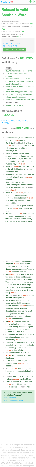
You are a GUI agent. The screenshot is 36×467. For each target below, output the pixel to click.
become (15, 73)
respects (9, 365)
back (7, 158)
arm (16, 148)
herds (27, 184)
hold (15, 192)
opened (21, 200)
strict (32, 99)
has (29, 360)
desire (11, 137)
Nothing (9, 174)
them (29, 287)
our (10, 218)
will (23, 140)
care (27, 166)
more (20, 174)
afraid (21, 300)
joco (13, 120)
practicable (16, 158)
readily (29, 218)
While (8, 166)
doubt (18, 277)
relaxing (5, 122)
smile (30, 213)
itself (19, 360)
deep (30, 368)
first (31, 274)
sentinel (9, 171)
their (21, 266)
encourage (10, 329)
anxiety (21, 105)
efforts (20, 350)
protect (19, 184)
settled (17, 371)
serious (11, 216)
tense (25, 71)
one (9, 269)
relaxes (25, 120)
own (23, 166)
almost (28, 384)
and (20, 148)
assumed (26, 329)
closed (8, 150)
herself (25, 195)
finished (9, 308)
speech (16, 381)
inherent (16, 282)
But (7, 295)
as (23, 81)
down (25, 156)
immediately (10, 339)
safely (8, 292)
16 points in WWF (10, 46)
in (26, 78)
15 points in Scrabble (11, 43)
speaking (15, 308)
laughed (23, 205)
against (14, 313)
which (25, 216)
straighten (9, 94)
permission (19, 221)
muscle (21, 86)
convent (14, 360)
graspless (6, 120)
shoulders (26, 379)
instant (8, 297)
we (29, 216)
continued (20, 345)
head (30, 311)
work (15, 78)
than (29, 174)
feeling (29, 269)
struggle (15, 287)
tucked (31, 145)
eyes (29, 200)
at (21, 140)
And (7, 381)
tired (11, 84)
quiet (27, 352)
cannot (8, 290)
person (21, 153)
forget (29, 284)
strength (29, 279)
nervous (26, 303)
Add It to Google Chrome (14, 49)
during (12, 334)
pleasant (22, 326)
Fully (7, 198)
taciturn (25, 381)
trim (31, 371)
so (21, 81)
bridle (8, 324)
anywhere (15, 290)
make (16, 71)
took (8, 203)
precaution (10, 184)
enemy (23, 347)
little (14, 203)
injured (15, 153)
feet (15, 177)
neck (29, 324)
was (25, 169)
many (32, 342)
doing (16, 331)
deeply (23, 198)
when (28, 305)
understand (26, 203)
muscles (25, 137)
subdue (24, 287)
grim (10, 213)
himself (17, 352)
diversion (16, 218)
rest (7, 78)
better (21, 331)
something (15, 91)
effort (10, 195)
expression (15, 386)
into (29, 143)
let (23, 284)
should (31, 137)
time (18, 203)
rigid (31, 71)
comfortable (14, 161)
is (27, 158)
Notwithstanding (12, 182)
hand (10, 379)
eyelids (14, 150)
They (8, 282)
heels (8, 373)
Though (9, 342)
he (11, 166)
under (31, 376)
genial (8, 386)
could (27, 261)
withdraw (18, 195)
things (28, 326)
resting (8, 313)
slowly (14, 200)
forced (11, 352)
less (20, 71)
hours (11, 277)
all (31, 161)
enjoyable (9, 81)
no (31, 182)
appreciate (19, 269)
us (25, 284)
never (20, 295)
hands (8, 177)
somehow (16, 305)
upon (14, 318)
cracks (26, 266)
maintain (30, 345)
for (13, 171)
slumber (9, 179)
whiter (14, 266)
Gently (8, 143)
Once (8, 334)
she (25, 192)
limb (14, 86)
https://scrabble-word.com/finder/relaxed (13, 398)
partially (19, 94)
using (8, 97)
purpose (9, 331)
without (8, 105)
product (22, 97)
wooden (9, 316)
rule (14, 99)
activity (16, 81)
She (7, 274)
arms (23, 177)
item (12, 337)
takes (10, 284)
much (15, 363)
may (14, 164)
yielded (8, 279)
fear (25, 277)
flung (12, 148)
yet (16, 347)
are (11, 282)
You (7, 137)
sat (9, 311)
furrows (8, 266)
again (8, 211)
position (15, 145)
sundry (15, 326)
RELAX (8, 71)
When (8, 192)
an (29, 78)
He (7, 311)
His (7, 213)
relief (14, 271)
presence (25, 182)
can (13, 174)
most (7, 161)
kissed (25, 148)
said (10, 326)
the (12, 143)
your (20, 137)
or (29, 71)
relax (18, 120)
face (14, 213)
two (7, 277)
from (11, 78)
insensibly (16, 384)
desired (30, 221)
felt (12, 169)
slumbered (10, 358)
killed (23, 342)
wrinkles (18, 261)
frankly (25, 308)
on (19, 145)
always (8, 156)
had (28, 300)
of (33, 269)
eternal (27, 263)
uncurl (25, 94)
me (25, 271)
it (22, 360)
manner (18, 216)
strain (14, 105)
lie (22, 156)
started (29, 334)
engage (23, 78)
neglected (9, 187)
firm (25, 91)
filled (21, 271)
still (12, 311)
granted (9, 221)
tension (21, 274)
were (19, 342)
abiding (26, 282)
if (10, 158)
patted (13, 324)
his (32, 156)
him (16, 171)
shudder (25, 376)
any (25, 290)
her (26, 143)
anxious (9, 76)
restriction (22, 99)
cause (8, 86)
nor (15, 187)
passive (21, 311)
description (20, 337)
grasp (19, 321)
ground (11, 347)
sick (8, 153)
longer (8, 263)
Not (7, 300)
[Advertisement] (18, 241)
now (7, 200)
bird (21, 169)
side (25, 145)
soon (29, 355)
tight (31, 91)
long (25, 368)
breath (8, 371)
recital (21, 334)
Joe (7, 352)
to (13, 71)
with (10, 381)
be (7, 140)
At (6, 360)
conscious (14, 198)
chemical (15, 97)
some (8, 337)
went (27, 208)
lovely (25, 174)
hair (30, 94)
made (16, 156)
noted (29, 386)
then (14, 205)
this (25, 158)
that (16, 137)
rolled (22, 143)
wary (31, 169)
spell (18, 279)
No (7, 269)
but (19, 198)
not (31, 166)
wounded (9, 345)
